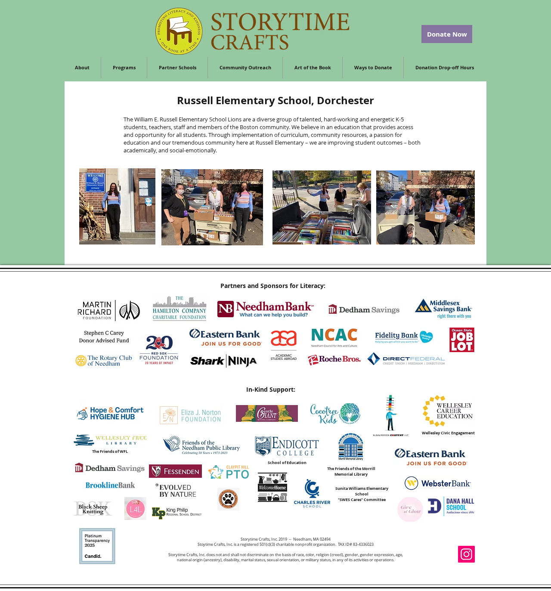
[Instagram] (466, 554)
